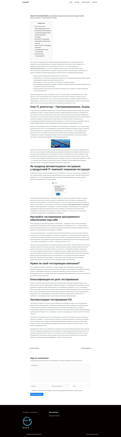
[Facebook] (23, 427)
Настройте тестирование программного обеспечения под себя (42, 41)
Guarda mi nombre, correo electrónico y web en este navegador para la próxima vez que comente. (57, 390)
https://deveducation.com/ (37, 68)
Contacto (94, 2)
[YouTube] (28, 427)
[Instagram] (24, 427)
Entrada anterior (33, 348)
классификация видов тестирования (79, 204)
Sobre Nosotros (86, 2)
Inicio (71, 2)
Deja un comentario (35, 18)
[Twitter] (26, 427)
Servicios (77, 2)
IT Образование (46, 18)
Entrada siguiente (87, 348)
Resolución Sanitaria (54, 415)
